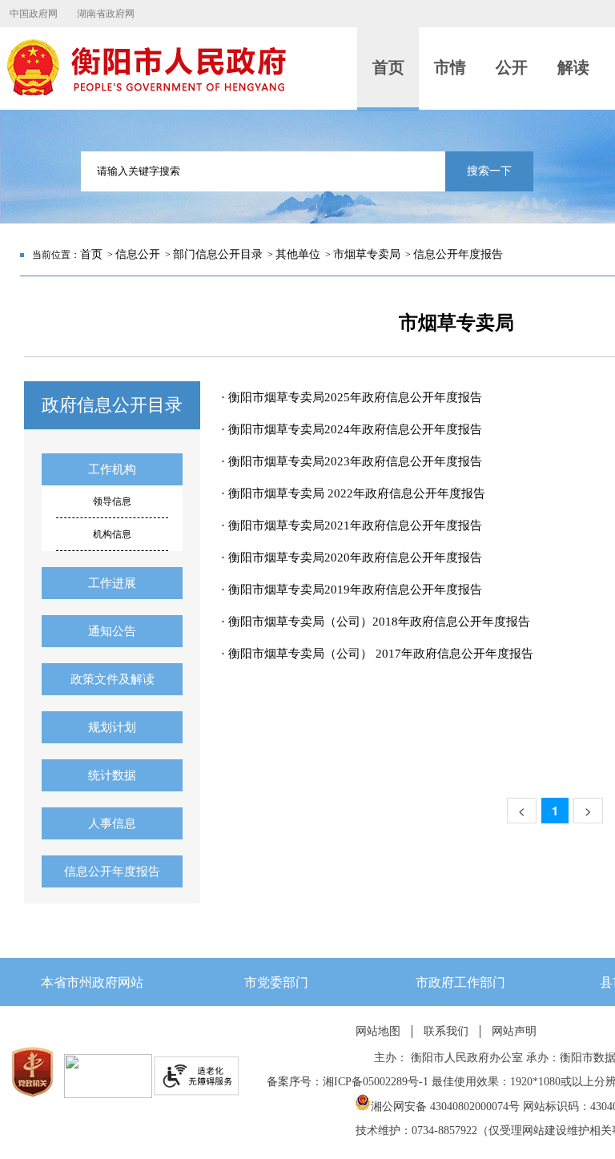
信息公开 (137, 254)
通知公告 (112, 631)
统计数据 (112, 775)
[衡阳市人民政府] (145, 92)
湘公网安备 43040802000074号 (445, 1107)
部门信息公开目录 (218, 254)
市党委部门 (276, 982)
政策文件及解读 (112, 679)
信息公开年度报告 (458, 254)
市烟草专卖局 (366, 254)
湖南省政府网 (106, 13)
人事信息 (112, 823)
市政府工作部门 (460, 982)
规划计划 (112, 727)
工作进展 (112, 583)
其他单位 (297, 254)
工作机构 (112, 469)
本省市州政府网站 (92, 982)
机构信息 (112, 534)
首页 (91, 254)
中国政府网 (34, 13)
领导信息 (112, 501)
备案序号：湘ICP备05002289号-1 (347, 1082)
